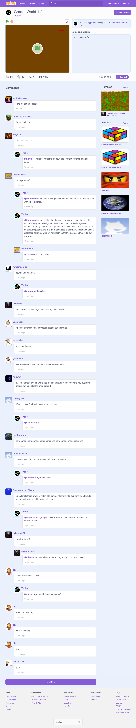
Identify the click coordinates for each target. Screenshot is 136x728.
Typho (18, 15)
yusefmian (18, 321)
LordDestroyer (20, 453)
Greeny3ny (18, 398)
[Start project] (7, 22)
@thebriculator (31, 198)
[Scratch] (10, 3)
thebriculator (19, 174)
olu (14, 569)
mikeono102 (19, 303)
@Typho (28, 254)
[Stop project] (12, 22)
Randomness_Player (23, 490)
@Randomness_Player (35, 517)
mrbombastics (20, 266)
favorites (105, 190)
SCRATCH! (106, 236)
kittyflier (17, 134)
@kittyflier (29, 158)
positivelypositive (22, 116)
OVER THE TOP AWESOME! (112, 167)
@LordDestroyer (32, 477)
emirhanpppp (19, 435)
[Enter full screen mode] (67, 21)
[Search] (51, 3)
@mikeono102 (31, 557)
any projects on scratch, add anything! (112, 213)
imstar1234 (18, 661)
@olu (26, 593)
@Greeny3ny (30, 422)
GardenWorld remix (116, 113)
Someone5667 (20, 97)
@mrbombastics (32, 291)
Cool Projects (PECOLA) (112, 144)
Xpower (17, 376)
